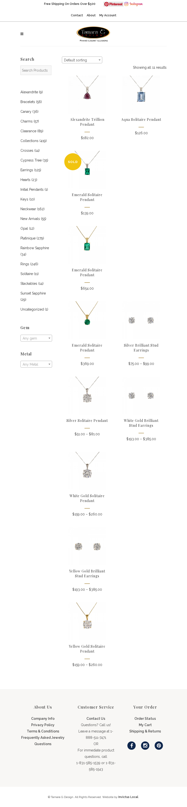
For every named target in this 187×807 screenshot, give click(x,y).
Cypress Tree (31, 160)
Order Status (145, 719)
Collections (29, 141)
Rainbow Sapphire (34, 248)
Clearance (28, 131)
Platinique (28, 238)
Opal (24, 228)
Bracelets (27, 102)
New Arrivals (30, 219)
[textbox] (36, 338)
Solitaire (26, 274)
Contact (77, 15)
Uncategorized (32, 309)
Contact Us (95, 719)
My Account (107, 15)
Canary (25, 112)
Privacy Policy (43, 725)
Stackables (28, 283)
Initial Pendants (32, 189)
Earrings (26, 170)
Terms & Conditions (43, 731)
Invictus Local (128, 797)
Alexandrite (29, 92)
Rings (24, 264)
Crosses (26, 150)
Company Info (43, 719)
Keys (24, 199)
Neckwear (28, 209)
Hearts (25, 180)
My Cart (145, 725)
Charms (26, 121)
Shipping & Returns (145, 731)
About (91, 15)
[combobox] (36, 338)
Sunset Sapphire (33, 293)
